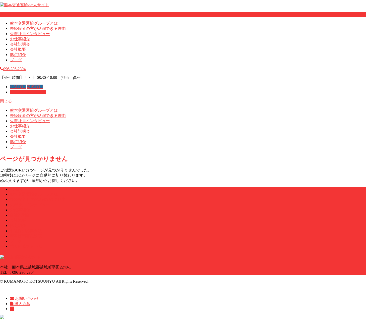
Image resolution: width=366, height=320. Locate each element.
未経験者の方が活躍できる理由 (38, 28)
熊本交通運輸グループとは (34, 23)
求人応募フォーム (30, 92)
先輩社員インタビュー (30, 34)
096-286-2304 (14, 69)
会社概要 (18, 49)
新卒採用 (35, 87)
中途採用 (18, 87)
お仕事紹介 (20, 39)
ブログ (16, 60)
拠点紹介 (18, 55)
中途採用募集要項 (26, 231)
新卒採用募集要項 (26, 236)
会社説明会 (20, 44)
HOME (16, 189)
